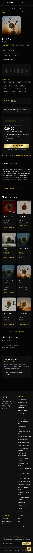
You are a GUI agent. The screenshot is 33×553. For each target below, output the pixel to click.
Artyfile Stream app (13, 111)
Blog (19, 518)
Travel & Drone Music (24, 445)
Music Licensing (22, 402)
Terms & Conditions (23, 526)
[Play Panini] (9, 239)
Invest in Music (22, 505)
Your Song (8, 347)
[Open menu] (29, 2)
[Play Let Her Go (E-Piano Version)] (9, 207)
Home (3, 8)
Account (20, 524)
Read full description (10, 188)
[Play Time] (24, 272)
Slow (12, 45)
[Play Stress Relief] (24, 304)
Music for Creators (23, 439)
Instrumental (20, 45)
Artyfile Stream (6, 518)
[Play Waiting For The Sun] (24, 239)
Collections (21, 511)
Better (7, 340)
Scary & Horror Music (24, 471)
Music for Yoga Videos (24, 481)
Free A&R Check (6, 524)
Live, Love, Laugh (10, 345)
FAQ (19, 521)
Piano (28, 45)
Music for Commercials (24, 416)
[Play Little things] (9, 304)
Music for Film (21, 413)
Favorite (6, 55)
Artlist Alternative (22, 410)
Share (15, 55)
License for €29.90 (16, 145)
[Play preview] (11, 25)
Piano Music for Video (11, 8)
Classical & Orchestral (24, 484)
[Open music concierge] (29, 549)
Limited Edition (22, 121)
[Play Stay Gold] (24, 207)
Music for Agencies (23, 418)
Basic (10, 121)
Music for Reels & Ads (24, 442)
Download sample (8, 59)
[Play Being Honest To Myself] (9, 272)
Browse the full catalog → (16, 331)
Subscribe (26, 543)
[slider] (16, 70)
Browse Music (22, 399)
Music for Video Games (24, 468)
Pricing (20, 508)
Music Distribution (7, 521)
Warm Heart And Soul (11, 343)
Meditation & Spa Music (24, 479)
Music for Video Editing (24, 436)
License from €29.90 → (8, 228)
